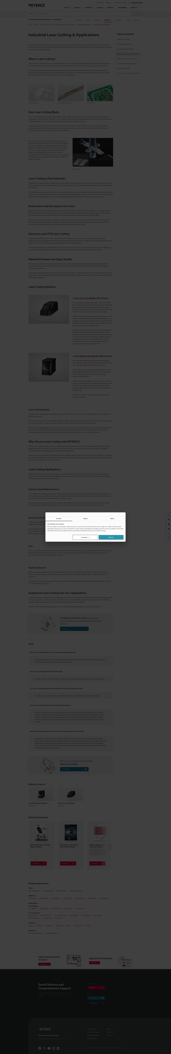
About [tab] (112, 518)
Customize (84, 537)
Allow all (111, 537)
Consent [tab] (58, 518)
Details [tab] (85, 518)
